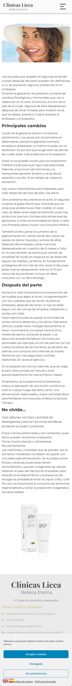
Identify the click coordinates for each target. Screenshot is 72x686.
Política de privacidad (45, 681)
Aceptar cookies (36, 654)
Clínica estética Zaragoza (22, 607)
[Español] (12, 680)
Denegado (36, 664)
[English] (6, 680)
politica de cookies (24, 681)
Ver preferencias (36, 673)
